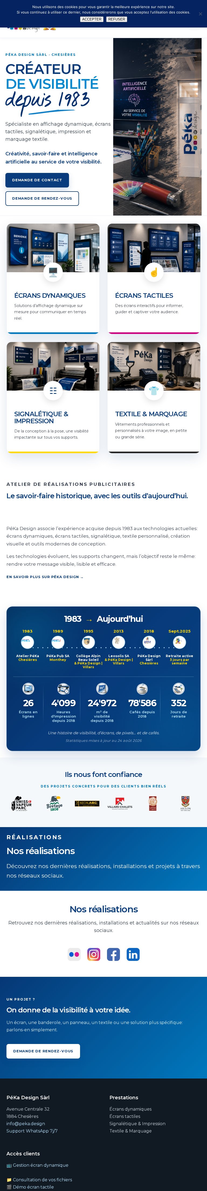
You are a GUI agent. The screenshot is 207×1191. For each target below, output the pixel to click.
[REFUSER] (200, 13)
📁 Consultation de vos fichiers (39, 1179)
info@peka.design (25, 1123)
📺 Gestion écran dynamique (37, 1165)
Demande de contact (37, 180)
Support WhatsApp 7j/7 (32, 1131)
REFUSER (116, 19)
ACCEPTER (91, 19)
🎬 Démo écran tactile (30, 1187)
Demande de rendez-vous (42, 198)
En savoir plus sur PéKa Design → (45, 577)
